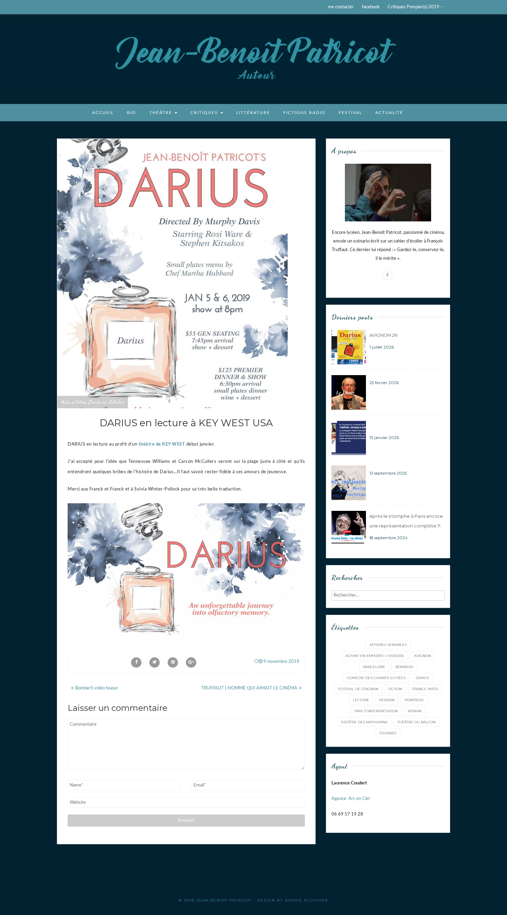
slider (117, 402)
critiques (205, 113)
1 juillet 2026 (381, 347)
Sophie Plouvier (306, 900)
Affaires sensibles (388, 644)
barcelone (374, 667)
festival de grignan (358, 689)
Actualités (73, 402)
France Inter (425, 689)
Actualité (389, 113)
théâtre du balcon (416, 722)
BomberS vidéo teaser (96, 688)
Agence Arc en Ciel (350, 799)
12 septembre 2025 (388, 473)
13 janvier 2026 (384, 437)
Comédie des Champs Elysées (376, 678)
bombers (404, 667)
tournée (388, 733)
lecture (97, 402)
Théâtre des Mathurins (364, 722)
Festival (350, 113)
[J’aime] (256, 661)
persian (387, 700)
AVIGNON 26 (383, 335)
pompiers (414, 700)
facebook (371, 7)
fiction (395, 689)
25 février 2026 (384, 382)
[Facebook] (387, 275)
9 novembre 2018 (280, 661)
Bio (131, 113)
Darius (422, 678)
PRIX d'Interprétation (376, 711)
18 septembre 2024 (388, 537)
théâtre (161, 113)
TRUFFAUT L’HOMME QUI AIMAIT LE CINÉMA (249, 688)
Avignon (422, 656)
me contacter (341, 7)
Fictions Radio (304, 113)
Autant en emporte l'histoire (374, 656)
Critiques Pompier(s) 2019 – (415, 7)
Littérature (253, 113)
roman (414, 711)
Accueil (103, 113)
